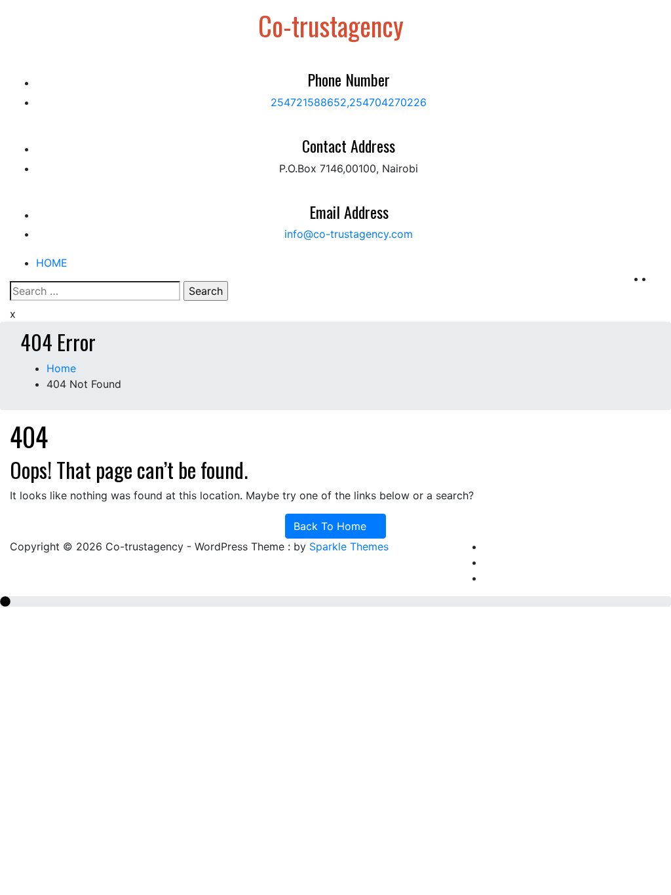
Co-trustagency (331, 25)
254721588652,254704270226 (349, 102)
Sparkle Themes (349, 546)
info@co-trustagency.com (348, 233)
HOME (51, 262)
